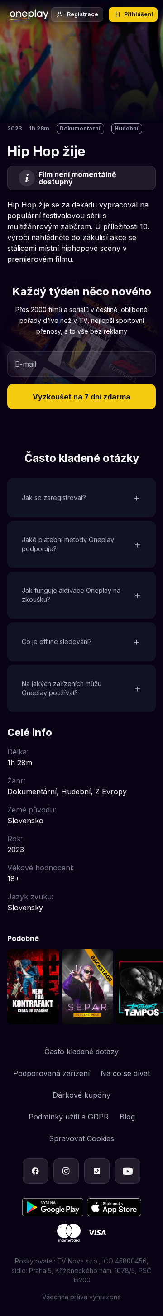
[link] (33, 986)
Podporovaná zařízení (51, 1073)
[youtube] (127, 1171)
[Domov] (29, 14)
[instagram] (66, 1171)
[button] (81, 396)
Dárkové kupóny (81, 1095)
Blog (127, 1116)
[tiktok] (97, 1171)
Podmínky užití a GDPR (69, 1116)
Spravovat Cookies (81, 1138)
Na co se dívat (125, 1073)
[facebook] (35, 1171)
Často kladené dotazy (81, 1051)
